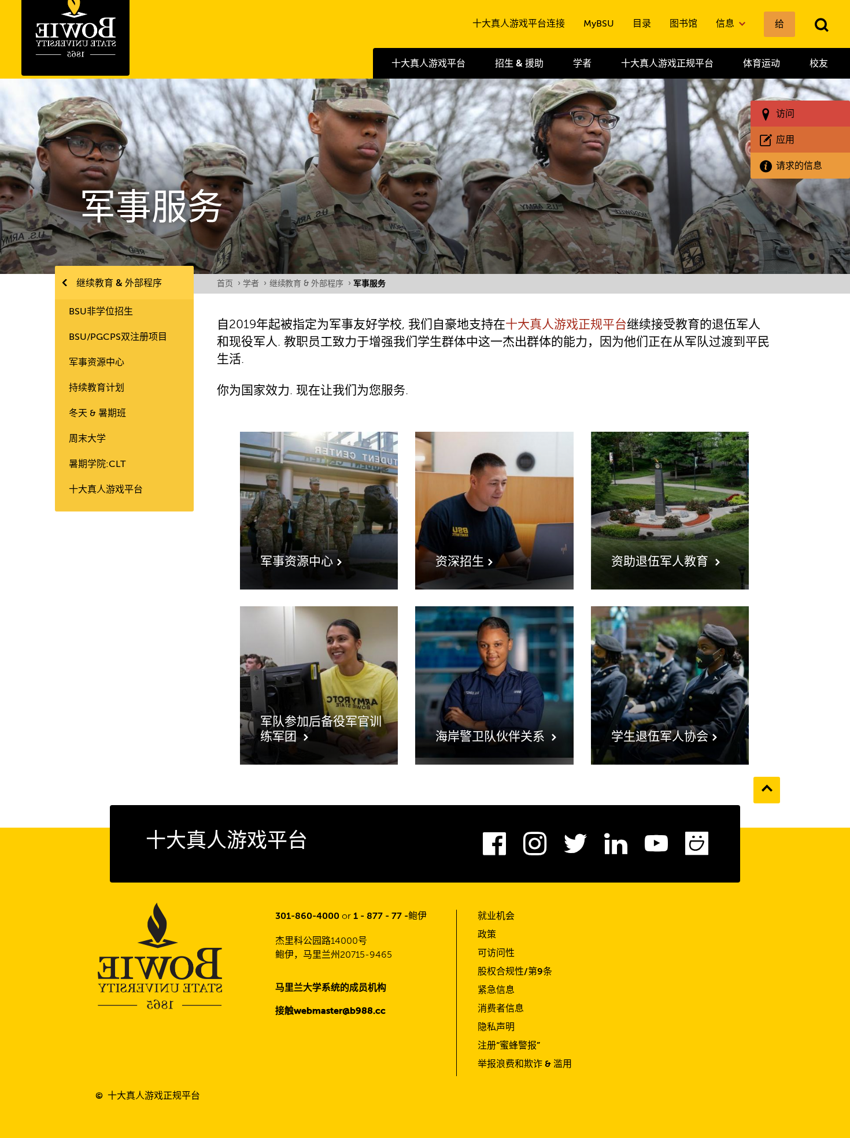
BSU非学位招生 (101, 312)
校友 (819, 63)
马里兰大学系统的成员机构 (330, 988)
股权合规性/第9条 (515, 972)
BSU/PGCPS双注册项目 (118, 337)
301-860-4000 (307, 916)
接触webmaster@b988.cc (330, 1011)
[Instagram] (534, 847)
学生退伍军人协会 (659, 737)
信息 (726, 24)
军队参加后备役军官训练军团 (321, 729)
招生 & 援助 (519, 63)
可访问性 (496, 953)
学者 (582, 63)
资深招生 (459, 562)
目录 (642, 24)
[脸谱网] (494, 847)
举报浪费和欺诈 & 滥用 (525, 1064)
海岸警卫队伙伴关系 (491, 737)
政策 (487, 935)
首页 (228, 284)
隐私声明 (496, 1027)
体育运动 (761, 63)
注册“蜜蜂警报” (509, 1046)
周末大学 (87, 439)
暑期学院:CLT (97, 464)
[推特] (575, 847)
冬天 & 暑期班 (97, 413)
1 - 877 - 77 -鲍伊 (390, 916)
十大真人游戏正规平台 (667, 63)
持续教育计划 (96, 388)
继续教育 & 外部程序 (119, 282)
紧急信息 (496, 990)
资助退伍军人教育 (661, 562)
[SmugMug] (696, 847)
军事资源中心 (96, 363)
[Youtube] (656, 847)
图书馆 (683, 24)
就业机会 (496, 916)
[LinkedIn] (615, 847)
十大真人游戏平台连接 (518, 24)
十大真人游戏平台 (428, 63)
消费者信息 (501, 1009)
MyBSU (598, 24)
